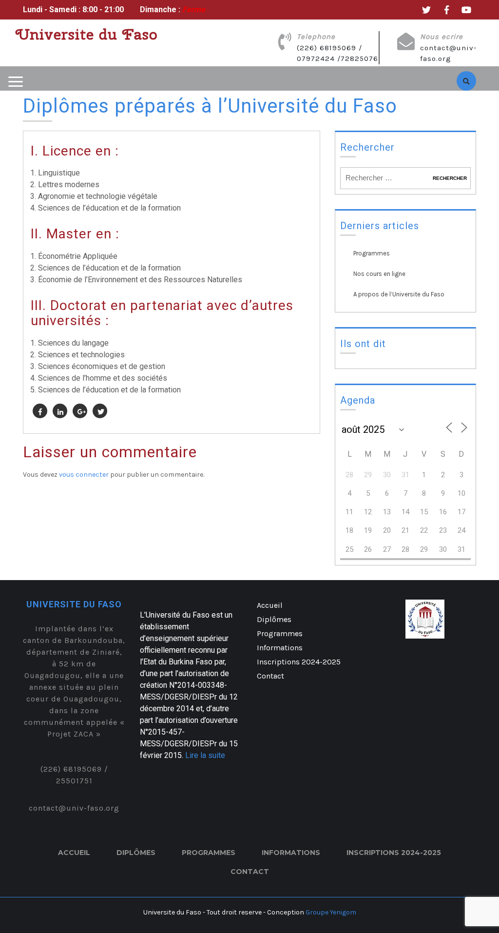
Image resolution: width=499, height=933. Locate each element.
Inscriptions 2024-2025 (299, 661)
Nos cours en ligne (379, 273)
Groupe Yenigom (330, 912)
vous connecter (84, 474)
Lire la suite (205, 755)
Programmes (371, 253)
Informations (280, 647)
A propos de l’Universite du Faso (398, 294)
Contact (270, 675)
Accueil (270, 605)
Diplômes (274, 619)
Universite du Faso (87, 34)
